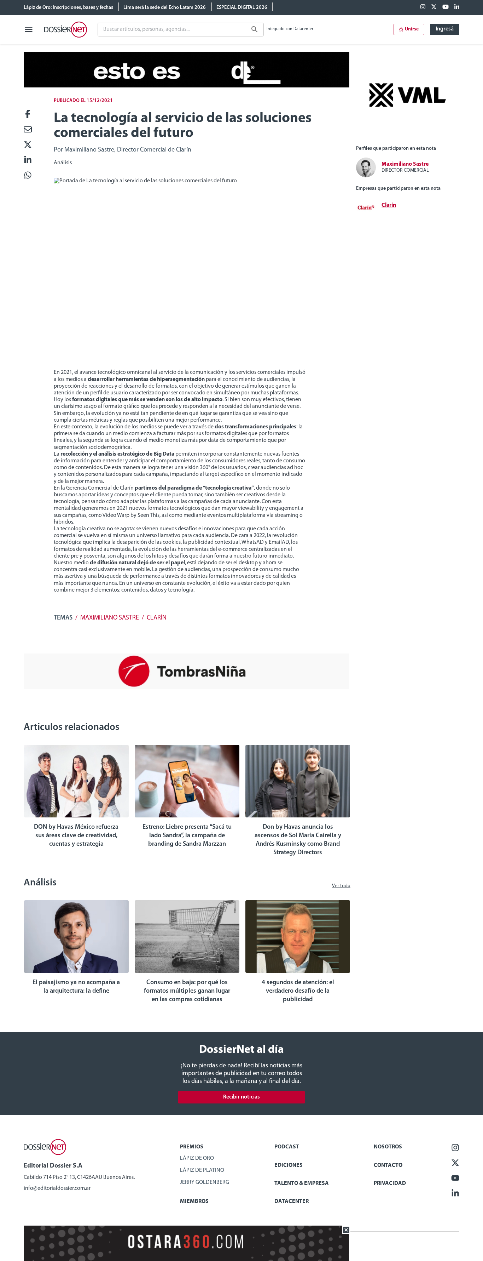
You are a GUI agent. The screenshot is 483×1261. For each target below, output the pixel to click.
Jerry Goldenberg (204, 1182)
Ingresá (445, 29)
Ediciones (288, 1165)
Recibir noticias (241, 1097)
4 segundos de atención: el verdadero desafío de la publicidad (298, 991)
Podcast (286, 1147)
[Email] (28, 130)
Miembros (194, 1201)
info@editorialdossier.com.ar (57, 1188)
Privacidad (390, 1183)
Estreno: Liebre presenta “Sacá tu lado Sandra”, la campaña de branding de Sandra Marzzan (187, 836)
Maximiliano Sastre (109, 618)
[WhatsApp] (28, 176)
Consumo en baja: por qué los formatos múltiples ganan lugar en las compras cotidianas (187, 991)
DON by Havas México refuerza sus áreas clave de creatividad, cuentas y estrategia (76, 836)
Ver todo (341, 886)
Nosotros (388, 1147)
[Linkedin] (456, 7)
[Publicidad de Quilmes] (186, 86)
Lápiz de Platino (202, 1170)
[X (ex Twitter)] (434, 7)
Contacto (388, 1165)
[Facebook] (422, 7)
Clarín (157, 618)
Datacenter (291, 1201)
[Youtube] (445, 7)
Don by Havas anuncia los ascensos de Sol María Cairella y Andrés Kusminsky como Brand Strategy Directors (298, 840)
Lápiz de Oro (197, 1158)
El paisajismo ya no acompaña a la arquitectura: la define (76, 987)
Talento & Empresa (301, 1183)
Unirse (412, 29)
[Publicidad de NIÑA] (186, 687)
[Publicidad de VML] (407, 136)
